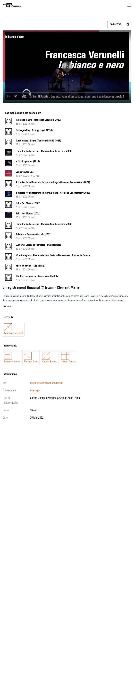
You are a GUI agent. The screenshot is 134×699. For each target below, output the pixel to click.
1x (118, 96)
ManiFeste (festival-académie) (46, 382)
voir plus (7, 306)
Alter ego (35, 390)
